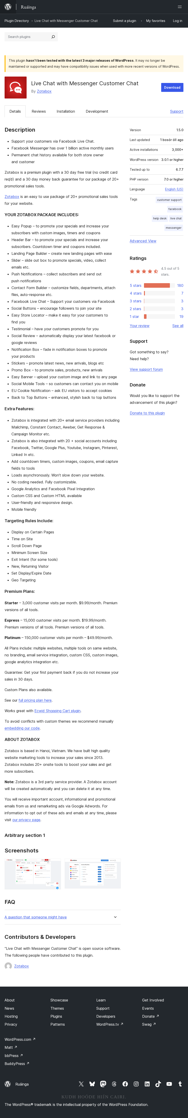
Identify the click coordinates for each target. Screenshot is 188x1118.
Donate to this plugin (147, 413)
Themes (57, 1008)
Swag (149, 1024)
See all (177, 325)
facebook (175, 209)
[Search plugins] (53, 36)
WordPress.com (20, 1039)
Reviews (39, 111)
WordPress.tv (110, 1024)
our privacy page (26, 819)
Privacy (11, 1024)
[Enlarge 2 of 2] (114, 864)
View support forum (146, 369)
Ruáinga (22, 1084)
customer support (169, 200)
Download (172, 87)
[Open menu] (180, 7)
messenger (174, 227)
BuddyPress (17, 1063)
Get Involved (153, 1000)
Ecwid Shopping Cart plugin (57, 710)
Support (176, 111)
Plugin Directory (17, 21)
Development (97, 111)
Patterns (57, 1024)
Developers (105, 1016)
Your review (139, 325)
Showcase (59, 1000)
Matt (11, 1047)
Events (148, 1008)
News (9, 1008)
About (10, 1000)
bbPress (14, 1055)
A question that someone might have (36, 917)
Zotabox (44, 91)
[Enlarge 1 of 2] (55, 864)
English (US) (174, 189)
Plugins (56, 1016)
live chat (176, 218)
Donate (150, 1016)
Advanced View (143, 241)
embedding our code (22, 728)
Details (15, 111)
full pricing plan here (35, 700)
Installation (66, 111)
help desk (160, 218)
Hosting (11, 1016)
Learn (101, 1000)
